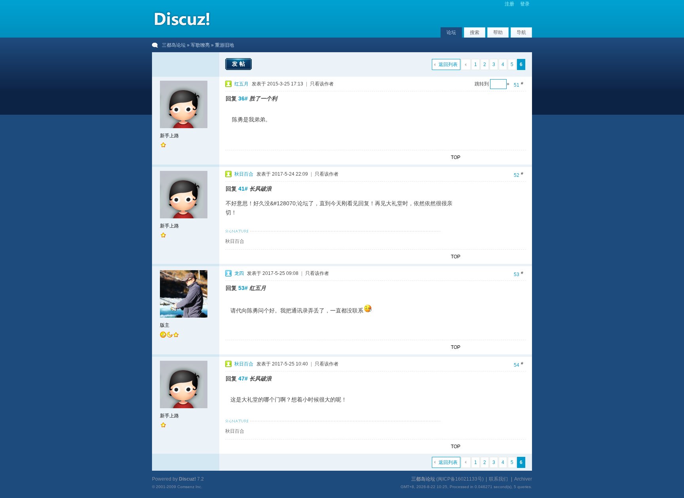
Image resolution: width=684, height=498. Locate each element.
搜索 (474, 32)
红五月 (241, 84)
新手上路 (169, 135)
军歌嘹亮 (200, 45)
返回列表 (448, 64)
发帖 (239, 64)
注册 (509, 4)
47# (243, 378)
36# (243, 98)
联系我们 (498, 479)
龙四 (239, 273)
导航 (521, 32)
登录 (525, 4)
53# (243, 288)
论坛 (451, 32)
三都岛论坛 (174, 45)
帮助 (498, 32)
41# (243, 189)
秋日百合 (243, 174)
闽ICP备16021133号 (460, 479)
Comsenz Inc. (189, 487)
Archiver (523, 479)
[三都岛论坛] (181, 27)
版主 (164, 325)
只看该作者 (322, 84)
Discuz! (187, 479)
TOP (455, 157)
